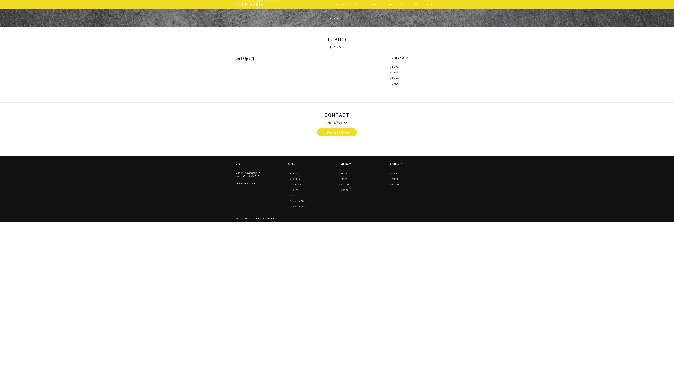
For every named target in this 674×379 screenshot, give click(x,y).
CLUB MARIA (250, 5)
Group (417, 5)
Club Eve (293, 189)
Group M (293, 173)
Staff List (359, 5)
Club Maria (294, 195)
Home (344, 173)
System (375, 5)
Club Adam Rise (297, 201)
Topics (389, 5)
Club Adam (294, 178)
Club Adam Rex (297, 206)
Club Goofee (295, 184)
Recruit (432, 5)
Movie (403, 5)
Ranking (341, 5)
